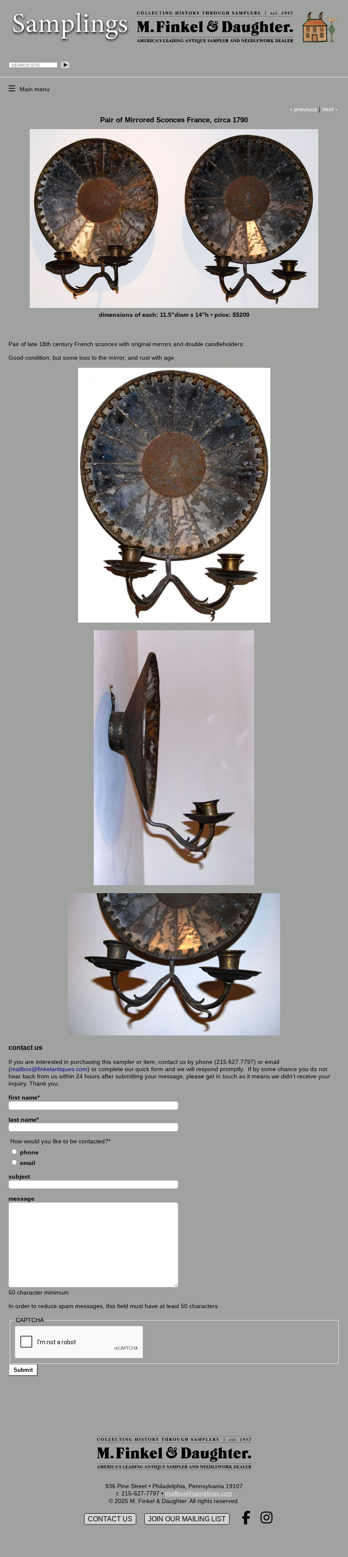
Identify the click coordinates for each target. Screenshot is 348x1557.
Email (27, 1162)
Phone (29, 1152)
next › (329, 109)
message (21, 1198)
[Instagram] (266, 1520)
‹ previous (303, 109)
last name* (23, 1119)
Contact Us (110, 1519)
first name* (23, 1097)
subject (19, 1176)
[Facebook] (246, 1520)
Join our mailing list (187, 1519)
